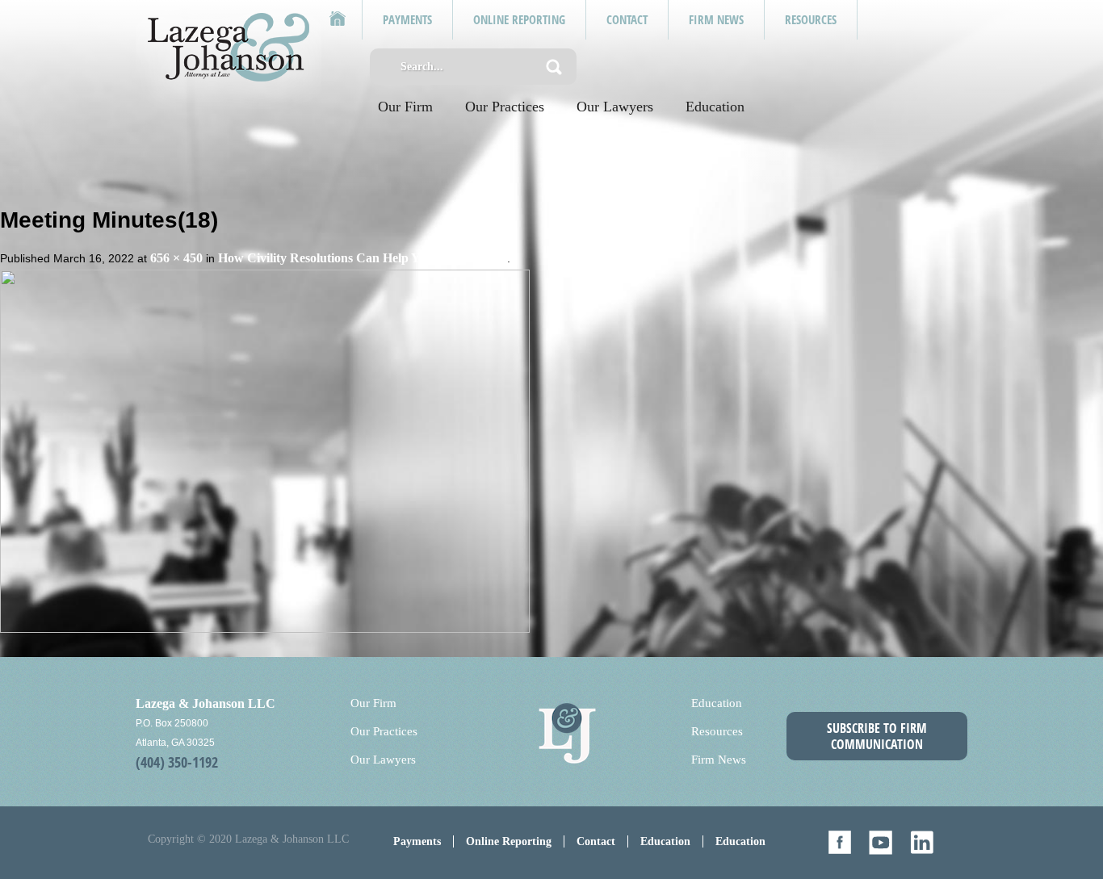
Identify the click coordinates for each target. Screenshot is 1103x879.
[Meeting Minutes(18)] (265, 449)
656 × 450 (176, 258)
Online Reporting (509, 841)
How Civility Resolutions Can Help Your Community (362, 258)
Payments (417, 841)
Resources (717, 731)
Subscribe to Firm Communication (877, 736)
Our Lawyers (615, 106)
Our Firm (405, 106)
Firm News (718, 759)
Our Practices (504, 106)
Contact (596, 841)
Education (715, 106)
